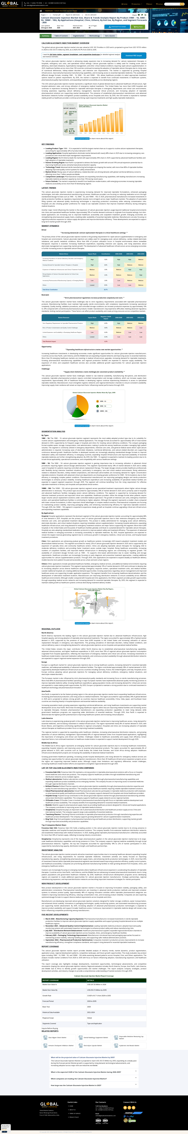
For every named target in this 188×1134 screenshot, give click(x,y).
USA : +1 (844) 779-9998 (34, 3)
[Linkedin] (133, 1107)
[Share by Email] (139, 15)
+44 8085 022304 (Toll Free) (105, 1110)
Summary (45, 36)
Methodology (94, 36)
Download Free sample (82, 138)
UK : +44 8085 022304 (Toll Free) (55, 3)
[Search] (182, 4)
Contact (160, 4)
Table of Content (61, 36)
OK (4, 1131)
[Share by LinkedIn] (145, 15)
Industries (137, 4)
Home (125, 4)
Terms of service (75, 1113)
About (150, 4)
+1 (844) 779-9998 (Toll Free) (106, 1108)
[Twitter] (125, 1107)
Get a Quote (110, 36)
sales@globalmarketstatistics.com (37, 5)
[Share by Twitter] (142, 15)
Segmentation (78, 36)
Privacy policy (74, 1117)
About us (73, 1109)
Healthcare (49, 11)
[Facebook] (129, 1107)
